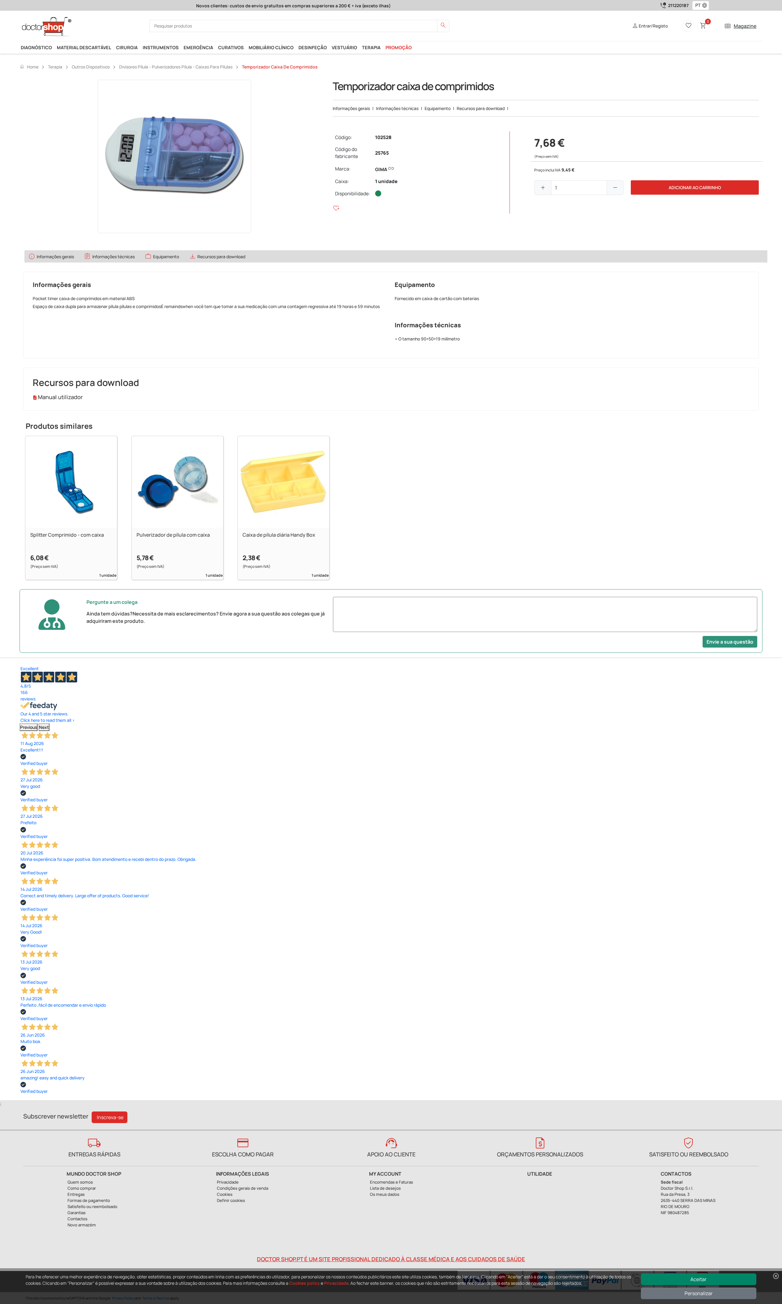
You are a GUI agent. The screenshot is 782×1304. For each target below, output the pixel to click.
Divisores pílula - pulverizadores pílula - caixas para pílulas (175, 67)
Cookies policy (304, 1283)
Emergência (198, 47)
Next (44, 727)
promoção (399, 47)
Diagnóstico (36, 47)
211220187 (678, 5)
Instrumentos (161, 47)
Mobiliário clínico (271, 47)
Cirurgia (127, 47)
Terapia (371, 47)
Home (29, 67)
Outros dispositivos (91, 67)
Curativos (231, 47)
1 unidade (386, 181)
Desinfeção (312, 47)
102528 (383, 137)
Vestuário (344, 47)
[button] (706, 5)
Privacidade (336, 1283)
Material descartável (84, 47)
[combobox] (696, 5)
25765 (382, 153)
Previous (28, 727)
